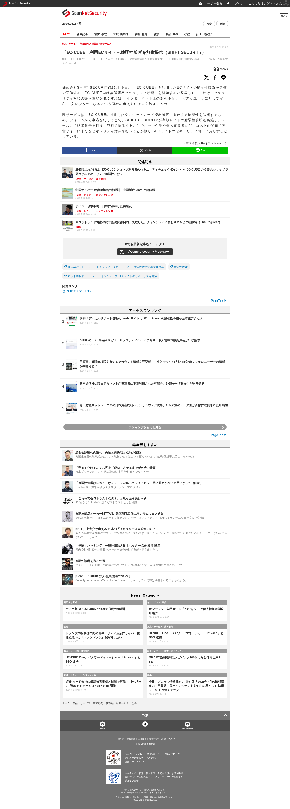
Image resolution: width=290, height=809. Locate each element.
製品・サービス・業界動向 (160, 626)
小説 (187, 34)
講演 (156, 34)
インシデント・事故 (156, 602)
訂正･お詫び (204, 34)
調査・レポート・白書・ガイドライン (165, 651)
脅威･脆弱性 (120, 34)
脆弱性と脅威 (70, 602)
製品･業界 (172, 34)
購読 (222, 24)
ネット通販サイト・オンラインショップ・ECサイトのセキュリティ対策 (112, 276)
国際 (66, 626)
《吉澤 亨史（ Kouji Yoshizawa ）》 (205, 143)
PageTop (217, 300)
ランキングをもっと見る (145, 427)
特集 (149, 675)
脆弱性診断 (181, 267)
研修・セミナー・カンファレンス (80, 675)
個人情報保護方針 (146, 744)
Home (102, 728)
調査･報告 (141, 34)
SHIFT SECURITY (79, 291)
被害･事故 (100, 34)
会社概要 (142, 739)
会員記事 (82, 34)
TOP (145, 715)
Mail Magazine (187, 728)
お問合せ (119, 739)
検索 (209, 24)
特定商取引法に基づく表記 (162, 739)
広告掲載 (131, 739)
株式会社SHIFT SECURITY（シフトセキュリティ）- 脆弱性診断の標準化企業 (116, 267)
